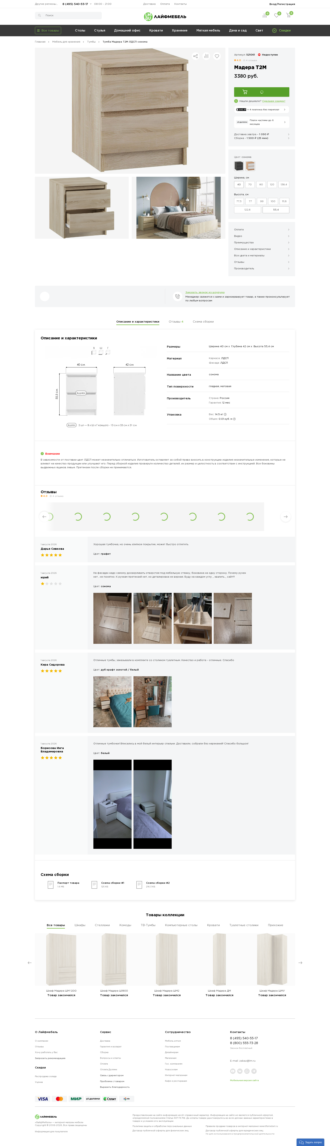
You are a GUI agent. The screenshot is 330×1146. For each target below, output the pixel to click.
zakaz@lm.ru (247, 1060)
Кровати (156, 30)
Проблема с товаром (112, 1081)
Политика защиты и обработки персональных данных (162, 1126)
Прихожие (275, 925)
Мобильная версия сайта (244, 1080)
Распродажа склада (46, 1076)
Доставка (149, 3)
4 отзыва (251, 60)
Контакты (180, 3)
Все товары (56, 925)
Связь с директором (112, 1075)
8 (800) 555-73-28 (244, 1043)
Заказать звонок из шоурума (205, 292)
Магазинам (170, 1058)
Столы (80, 30)
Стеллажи (102, 925)
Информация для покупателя (51, 1131)
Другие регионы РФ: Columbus (47, 3)
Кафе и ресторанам (176, 1081)
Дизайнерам (171, 1052)
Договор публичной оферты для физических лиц (160, 1130)
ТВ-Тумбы (148, 925)
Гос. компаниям (173, 1064)
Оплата (165, 3)
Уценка (39, 1082)
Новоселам (171, 1069)
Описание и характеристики (137, 321)
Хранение (180, 30)
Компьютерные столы (181, 925)
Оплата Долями (108, 1069)
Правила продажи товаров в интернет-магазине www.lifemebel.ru (242, 1126)
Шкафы (79, 925)
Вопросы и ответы (110, 1058)
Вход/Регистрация (282, 4)
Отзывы (176, 321)
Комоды (125, 925)
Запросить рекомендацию (50, 1058)
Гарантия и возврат (110, 1046)
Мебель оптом (173, 1041)
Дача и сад (238, 30)
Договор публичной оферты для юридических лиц (240, 1132)
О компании (41, 1041)
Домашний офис (127, 30)
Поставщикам (172, 1046)
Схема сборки (203, 321)
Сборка (104, 1052)
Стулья (99, 30)
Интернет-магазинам (176, 1075)
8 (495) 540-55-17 (75, 4)
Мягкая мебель (208, 30)
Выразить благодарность (115, 1087)
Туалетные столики (243, 925)
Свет (259, 30)
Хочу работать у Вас (46, 1052)
